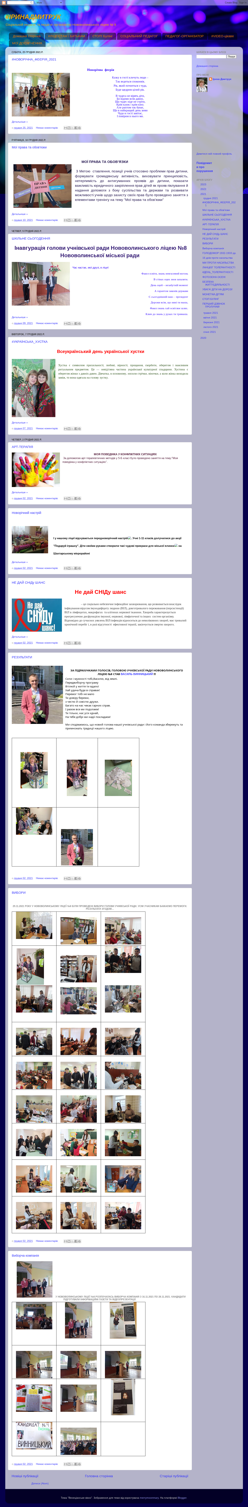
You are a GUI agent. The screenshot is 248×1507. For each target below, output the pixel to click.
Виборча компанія (25, 1255)
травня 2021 (211, 313)
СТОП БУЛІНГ (210, 299)
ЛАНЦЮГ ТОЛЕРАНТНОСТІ (218, 267)
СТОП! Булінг (102, 36)
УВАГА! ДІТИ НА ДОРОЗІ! (217, 289)
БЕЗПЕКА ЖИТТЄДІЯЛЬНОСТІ (216, 283)
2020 (203, 338)
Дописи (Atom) (40, 1483)
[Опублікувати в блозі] (69, 128)
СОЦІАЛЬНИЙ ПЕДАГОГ (139, 36)
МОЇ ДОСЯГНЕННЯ (27, 43)
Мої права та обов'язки (29, 147)
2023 (203, 184)
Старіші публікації (174, 1476)
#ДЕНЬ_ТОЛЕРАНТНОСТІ (217, 272)
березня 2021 (211, 322)
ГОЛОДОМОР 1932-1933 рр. (219, 253)
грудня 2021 (211, 198)
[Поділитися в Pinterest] (79, 128)
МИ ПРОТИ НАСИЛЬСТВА (218, 262)
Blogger (182, 1497)
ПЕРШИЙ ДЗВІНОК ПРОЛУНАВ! (213, 305)
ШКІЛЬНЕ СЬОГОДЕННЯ (31, 238)
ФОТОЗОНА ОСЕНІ (213, 277)
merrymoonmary (149, 1497)
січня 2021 (210, 332)
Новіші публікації (25, 1476)
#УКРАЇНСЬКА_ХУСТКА (30, 342)
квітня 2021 (210, 317)
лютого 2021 (211, 327)
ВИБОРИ (19, 892)
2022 (203, 189)
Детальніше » (20, 121)
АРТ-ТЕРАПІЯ (22, 447)
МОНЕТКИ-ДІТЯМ (213, 294)
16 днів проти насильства (217, 257)
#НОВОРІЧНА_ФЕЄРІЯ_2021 (34, 59)
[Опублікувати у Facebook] (76, 128)
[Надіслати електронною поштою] (65, 128)
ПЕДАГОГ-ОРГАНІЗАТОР (184, 36)
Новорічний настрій (26, 513)
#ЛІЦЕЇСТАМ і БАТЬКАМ (66, 36)
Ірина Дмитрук (222, 79)
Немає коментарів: (47, 127)
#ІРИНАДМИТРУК (33, 17)
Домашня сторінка (26, 36)
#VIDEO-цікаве (222, 36)
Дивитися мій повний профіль (214, 153)
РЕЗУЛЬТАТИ (22, 657)
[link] (137, 674)
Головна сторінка (99, 1476)
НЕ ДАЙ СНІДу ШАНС (28, 582)
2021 (203, 194)
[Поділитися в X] (72, 128)
